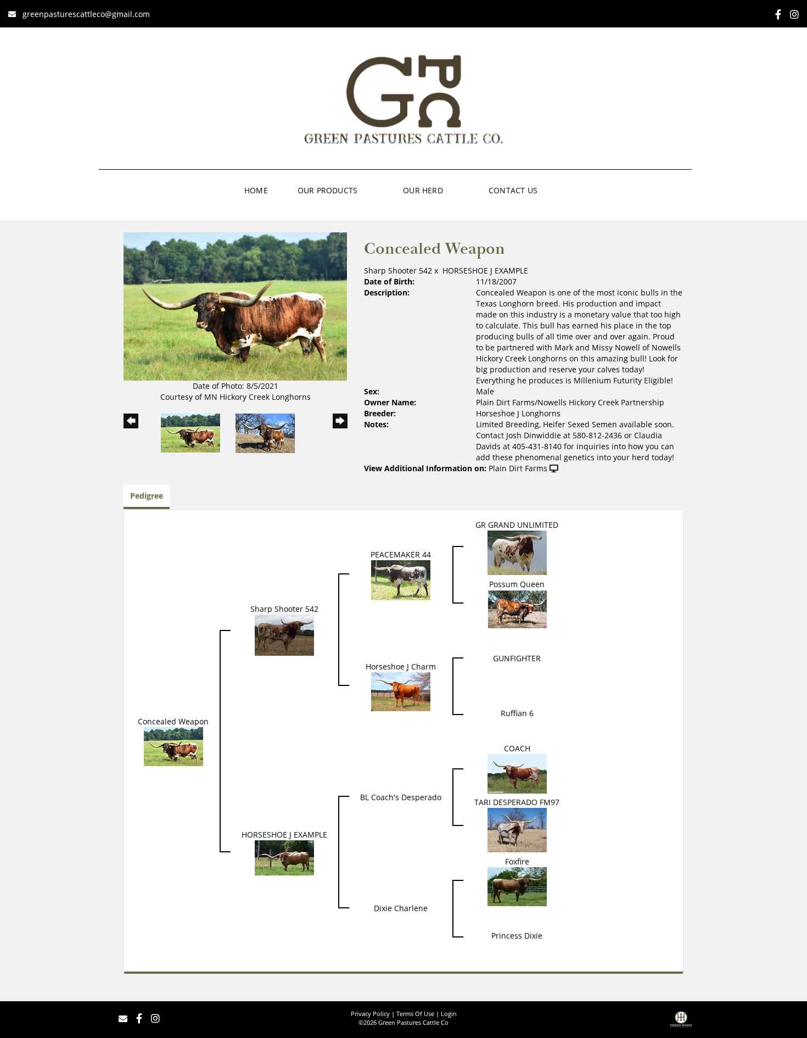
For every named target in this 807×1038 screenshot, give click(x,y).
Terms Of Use (415, 1013)
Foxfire (517, 861)
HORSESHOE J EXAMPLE (485, 270)
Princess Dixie (516, 935)
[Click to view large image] (235, 305)
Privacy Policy (370, 1013)
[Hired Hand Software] (681, 1023)
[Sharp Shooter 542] (284, 634)
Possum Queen (517, 584)
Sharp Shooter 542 (398, 270)
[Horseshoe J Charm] (400, 690)
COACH (517, 748)
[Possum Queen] (517, 608)
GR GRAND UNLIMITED (516, 525)
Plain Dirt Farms (518, 468)
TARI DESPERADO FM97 (516, 802)
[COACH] (517, 773)
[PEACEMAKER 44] (400, 579)
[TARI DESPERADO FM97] (517, 829)
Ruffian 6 (517, 713)
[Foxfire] (517, 885)
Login (449, 1013)
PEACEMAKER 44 (401, 554)
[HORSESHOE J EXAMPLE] (284, 857)
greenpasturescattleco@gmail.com (86, 14)
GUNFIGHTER (517, 658)
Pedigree (146, 495)
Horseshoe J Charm (401, 666)
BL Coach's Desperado (400, 797)
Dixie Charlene (401, 908)
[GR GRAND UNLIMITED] (517, 552)
